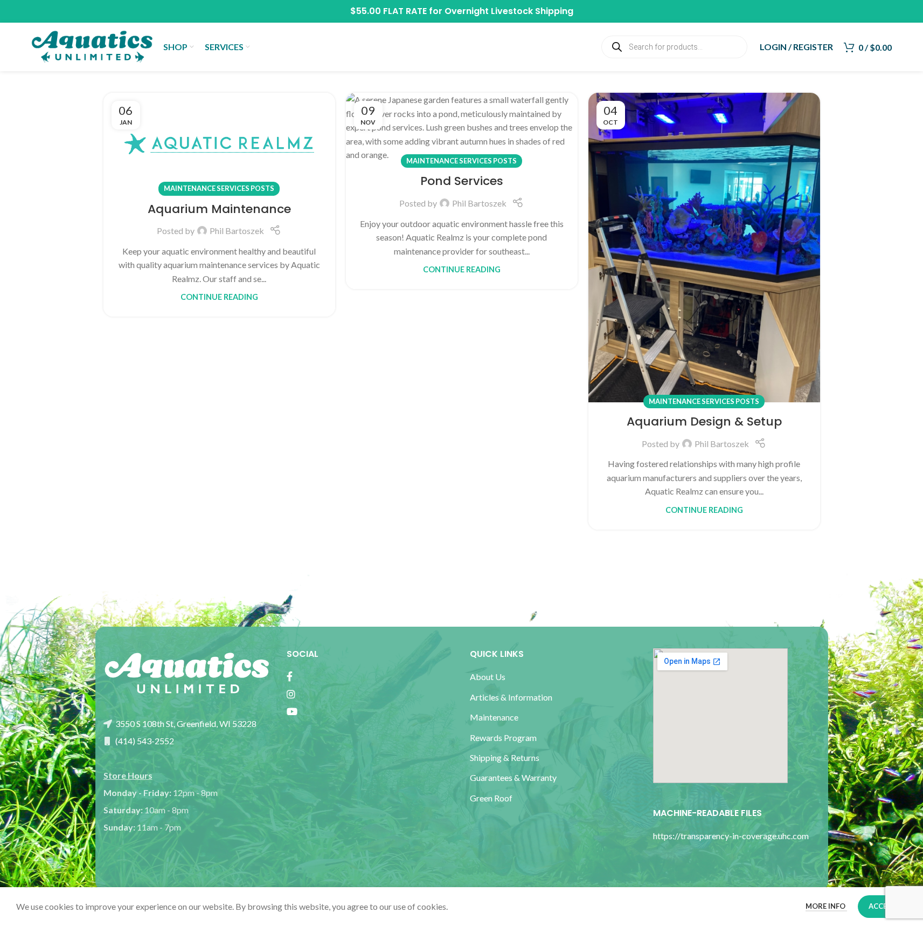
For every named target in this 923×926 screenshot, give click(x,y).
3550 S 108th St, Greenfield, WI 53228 (185, 723)
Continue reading (219, 296)
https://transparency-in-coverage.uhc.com (731, 836)
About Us (487, 676)
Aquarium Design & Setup (704, 421)
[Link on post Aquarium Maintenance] (219, 141)
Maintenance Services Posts (219, 188)
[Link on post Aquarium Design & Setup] (704, 247)
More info (826, 906)
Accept (882, 906)
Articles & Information (512, 697)
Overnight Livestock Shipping (509, 11)
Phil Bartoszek (237, 230)
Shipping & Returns (504, 757)
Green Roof (491, 798)
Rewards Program (503, 737)
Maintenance (494, 717)
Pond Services (461, 181)
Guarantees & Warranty (513, 777)
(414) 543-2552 (144, 741)
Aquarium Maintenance (219, 209)
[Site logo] (91, 45)
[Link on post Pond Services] (462, 127)
